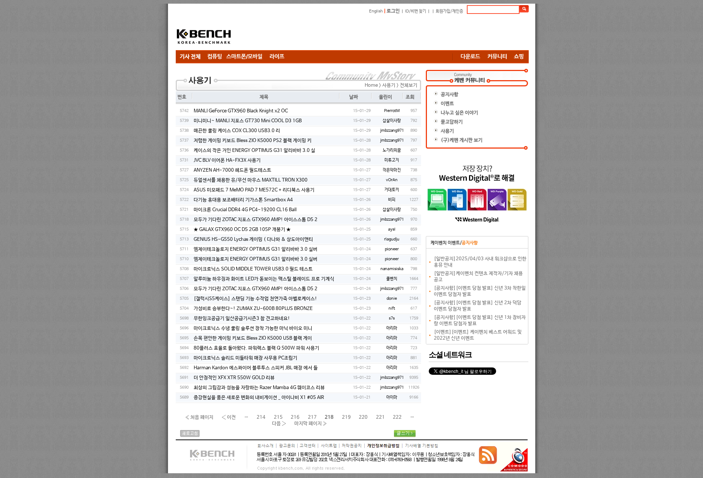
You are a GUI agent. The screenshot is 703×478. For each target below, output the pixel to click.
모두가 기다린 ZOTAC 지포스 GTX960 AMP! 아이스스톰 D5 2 (255, 220)
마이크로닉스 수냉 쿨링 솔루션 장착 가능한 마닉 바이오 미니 (253, 328)
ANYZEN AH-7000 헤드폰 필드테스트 (232, 170)
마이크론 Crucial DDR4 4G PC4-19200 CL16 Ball (245, 210)
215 (278, 417)
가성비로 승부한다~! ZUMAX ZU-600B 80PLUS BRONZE (253, 308)
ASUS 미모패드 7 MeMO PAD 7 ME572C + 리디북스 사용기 (254, 190)
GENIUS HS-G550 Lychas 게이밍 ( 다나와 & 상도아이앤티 (253, 239)
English (376, 11)
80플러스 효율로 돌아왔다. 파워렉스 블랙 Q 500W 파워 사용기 (256, 348)
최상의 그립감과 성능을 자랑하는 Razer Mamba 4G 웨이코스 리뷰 (259, 388)
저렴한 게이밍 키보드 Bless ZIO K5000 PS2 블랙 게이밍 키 (253, 140)
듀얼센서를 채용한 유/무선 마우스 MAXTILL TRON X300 (251, 180)
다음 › (279, 423)
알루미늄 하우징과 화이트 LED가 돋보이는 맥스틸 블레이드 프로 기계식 (264, 279)
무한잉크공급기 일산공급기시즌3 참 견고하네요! (242, 318)
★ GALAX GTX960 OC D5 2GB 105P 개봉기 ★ (242, 229)
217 (312, 417)
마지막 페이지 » (310, 423)
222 (397, 417)
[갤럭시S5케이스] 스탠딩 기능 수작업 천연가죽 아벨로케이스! (255, 299)
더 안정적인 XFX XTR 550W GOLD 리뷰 (234, 378)
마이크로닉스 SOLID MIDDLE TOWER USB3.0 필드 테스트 (253, 269)
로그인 (393, 11)
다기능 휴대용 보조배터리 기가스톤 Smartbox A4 (243, 200)
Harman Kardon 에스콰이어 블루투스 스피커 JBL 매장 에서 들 (256, 368)
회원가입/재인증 (449, 11)
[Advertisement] (395, 31)
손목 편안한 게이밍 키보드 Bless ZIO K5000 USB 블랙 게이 (253, 338)
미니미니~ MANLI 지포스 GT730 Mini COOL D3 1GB (248, 121)
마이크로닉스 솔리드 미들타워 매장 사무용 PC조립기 (245, 358)
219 (346, 417)
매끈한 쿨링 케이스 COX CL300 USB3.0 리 (237, 131)
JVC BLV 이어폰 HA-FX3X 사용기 (227, 160)
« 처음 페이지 (199, 417)
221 (380, 417)
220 (363, 417)
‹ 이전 (229, 417)
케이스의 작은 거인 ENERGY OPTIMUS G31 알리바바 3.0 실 (254, 150)
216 (295, 417)
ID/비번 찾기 (415, 11)
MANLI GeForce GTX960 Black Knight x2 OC (241, 111)
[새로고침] (190, 436)
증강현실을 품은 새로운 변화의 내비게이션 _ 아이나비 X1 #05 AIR (259, 397)
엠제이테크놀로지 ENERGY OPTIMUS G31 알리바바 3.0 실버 (255, 249)
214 (261, 417)
